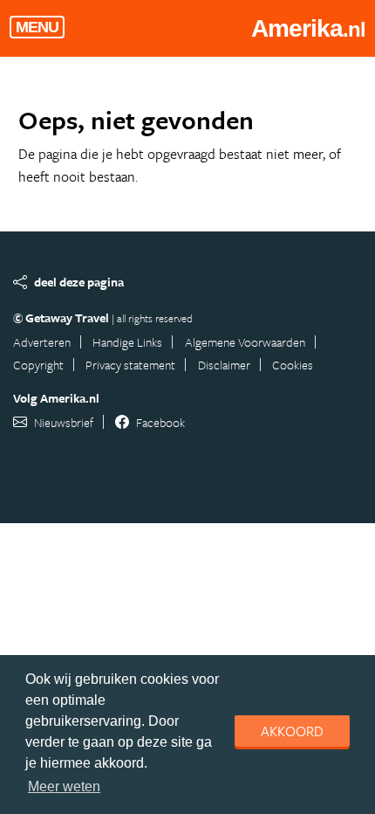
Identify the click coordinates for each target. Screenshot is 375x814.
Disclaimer (224, 364)
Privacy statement (130, 364)
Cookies (292, 364)
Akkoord (292, 731)
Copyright (38, 364)
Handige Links (127, 342)
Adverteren (42, 342)
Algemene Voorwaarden (245, 342)
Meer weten (64, 786)
